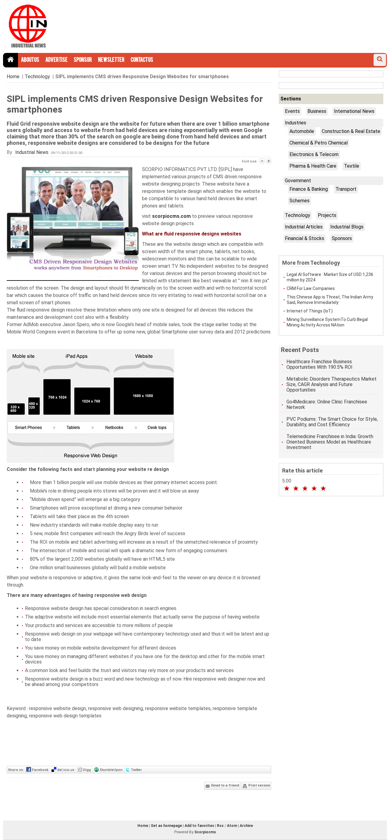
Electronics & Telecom (314, 154)
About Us (30, 60)
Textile (351, 166)
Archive (246, 826)
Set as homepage (166, 826)
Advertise (56, 60)
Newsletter (111, 60)
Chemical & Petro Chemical (318, 143)
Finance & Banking (308, 189)
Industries (295, 123)
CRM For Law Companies (311, 288)
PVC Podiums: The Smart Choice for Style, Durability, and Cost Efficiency (332, 421)
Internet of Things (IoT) (310, 310)
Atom (232, 826)
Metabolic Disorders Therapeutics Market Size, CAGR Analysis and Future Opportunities (331, 384)
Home (13, 76)
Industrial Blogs (346, 227)
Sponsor (83, 60)
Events (292, 111)
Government (298, 180)
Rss (220, 826)
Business (316, 111)
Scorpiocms (205, 832)
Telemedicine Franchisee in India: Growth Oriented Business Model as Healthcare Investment (329, 442)
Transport (345, 189)
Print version (258, 785)
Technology (37, 76)
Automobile (301, 131)
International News (354, 111)
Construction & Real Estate (351, 131)
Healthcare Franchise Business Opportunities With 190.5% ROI (319, 364)
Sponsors (342, 238)
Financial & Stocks (304, 238)
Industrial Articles (304, 227)
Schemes (299, 201)
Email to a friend (224, 785)
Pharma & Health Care (312, 166)
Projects (327, 215)
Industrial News (31, 152)
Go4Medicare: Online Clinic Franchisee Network (326, 404)
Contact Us (142, 60)
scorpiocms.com (172, 216)
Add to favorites (199, 826)
